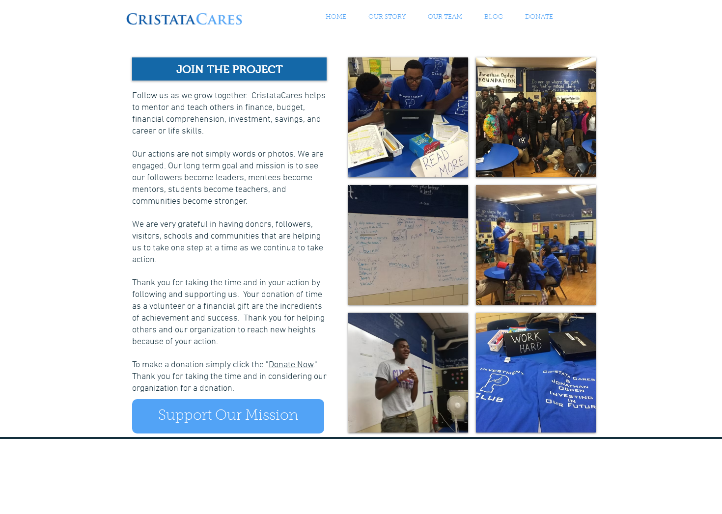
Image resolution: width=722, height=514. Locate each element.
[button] (445, 17)
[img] (408, 117)
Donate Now (291, 365)
